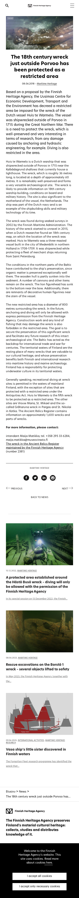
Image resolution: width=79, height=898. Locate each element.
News (22, 791)
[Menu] (72, 6)
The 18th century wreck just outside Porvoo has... (38, 796)
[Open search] (7, 6)
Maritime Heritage (47, 84)
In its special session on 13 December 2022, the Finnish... (36, 599)
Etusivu (10, 791)
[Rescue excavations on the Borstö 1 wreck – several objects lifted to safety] (39, 631)
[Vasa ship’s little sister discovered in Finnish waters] (39, 714)
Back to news (39, 497)
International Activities (31, 740)
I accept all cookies (39, 876)
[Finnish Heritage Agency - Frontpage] (39, 5)
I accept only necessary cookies (39, 886)
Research (11, 743)
